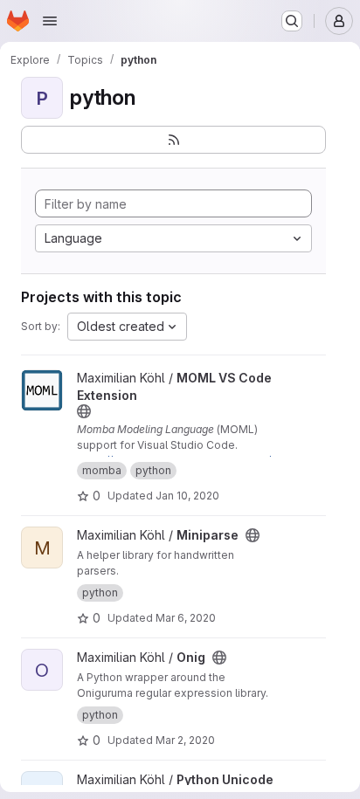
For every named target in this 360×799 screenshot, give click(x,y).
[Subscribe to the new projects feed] (173, 140)
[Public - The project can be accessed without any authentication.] (84, 411)
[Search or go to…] (291, 20)
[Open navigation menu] (50, 21)
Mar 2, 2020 (185, 740)
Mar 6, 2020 (186, 617)
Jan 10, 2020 (187, 495)
